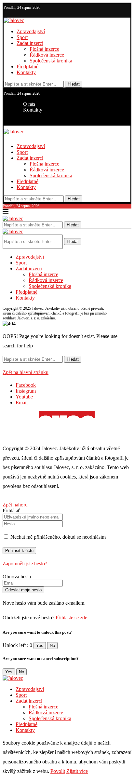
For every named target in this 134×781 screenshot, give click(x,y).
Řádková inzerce (47, 55)
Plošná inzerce (44, 49)
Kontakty (26, 72)
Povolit (57, 771)
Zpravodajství (31, 31)
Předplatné (27, 66)
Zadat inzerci (30, 43)
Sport (22, 37)
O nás (29, 104)
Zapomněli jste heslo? (25, 563)
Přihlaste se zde (71, 617)
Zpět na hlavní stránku (25, 372)
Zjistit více (77, 771)
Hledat (74, 84)
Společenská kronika (51, 60)
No (52, 645)
